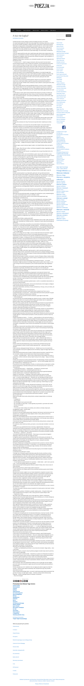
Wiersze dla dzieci (26, 30)
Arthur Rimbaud (60, 98)
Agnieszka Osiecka (61, 58)
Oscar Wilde (59, 79)
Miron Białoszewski (61, 102)
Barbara (15, 590)
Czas (14, 663)
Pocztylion (15, 636)
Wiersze (41, 683)
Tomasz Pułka (60, 122)
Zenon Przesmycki (61, 121)
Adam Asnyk (59, 42)
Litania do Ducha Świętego (19, 643)
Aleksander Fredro (61, 93)
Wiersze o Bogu (61, 175)
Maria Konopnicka (60, 679)
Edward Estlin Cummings (62, 111)
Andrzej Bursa (60, 104)
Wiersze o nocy (61, 194)
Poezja (36, 683)
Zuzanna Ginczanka (61, 86)
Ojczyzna (15, 601)
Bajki (14, 618)
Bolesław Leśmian (61, 62)
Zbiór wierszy (53, 30)
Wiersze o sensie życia (62, 204)
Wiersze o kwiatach (62, 188)
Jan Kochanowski (60, 67)
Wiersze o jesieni (62, 184)
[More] (27, 581)
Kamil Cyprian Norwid (62, 74)
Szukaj (68, 35)
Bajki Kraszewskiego (22, 618)
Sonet (69, 170)
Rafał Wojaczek (60, 44)
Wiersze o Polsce (60, 200)
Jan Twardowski (60, 90)
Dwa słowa (15, 610)
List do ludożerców (61, 140)
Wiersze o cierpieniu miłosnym (63, 178)
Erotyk (58, 168)
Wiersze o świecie (60, 217)
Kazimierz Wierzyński (61, 88)
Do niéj (14, 609)
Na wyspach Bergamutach (62, 152)
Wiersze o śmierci (44, 30)
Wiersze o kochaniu (61, 186)
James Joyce (59, 65)
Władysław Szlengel (61, 51)
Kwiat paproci (16, 612)
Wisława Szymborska (61, 100)
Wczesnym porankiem (18, 660)
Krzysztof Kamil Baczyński (62, 76)
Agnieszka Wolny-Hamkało (63, 53)
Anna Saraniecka (60, 48)
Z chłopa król (16, 613)
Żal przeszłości (16, 587)
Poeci (13, 30)
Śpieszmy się (59, 158)
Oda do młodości (60, 163)
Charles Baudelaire (61, 117)
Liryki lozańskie (60, 146)
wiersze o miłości (42, 681)
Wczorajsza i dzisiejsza (18, 607)
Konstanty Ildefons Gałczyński (63, 112)
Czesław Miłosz (60, 49)
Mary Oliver (59, 107)
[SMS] (23, 581)
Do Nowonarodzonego (18, 603)
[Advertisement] (42, 20)
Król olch (59, 136)
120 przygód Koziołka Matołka (63, 155)
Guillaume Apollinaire (62, 63)
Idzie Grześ (59, 162)
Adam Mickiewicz (60, 55)
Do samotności (16, 653)
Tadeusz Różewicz (61, 83)
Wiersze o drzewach (61, 181)
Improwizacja (16, 626)
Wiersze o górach (61, 182)
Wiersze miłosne (63, 173)
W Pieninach (15, 667)
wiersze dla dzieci (34, 681)
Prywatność (46, 683)
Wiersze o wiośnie (63, 209)
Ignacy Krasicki (60, 46)
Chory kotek (59, 156)
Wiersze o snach (60, 206)
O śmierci (15, 629)
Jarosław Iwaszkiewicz (61, 91)
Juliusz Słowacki (60, 72)
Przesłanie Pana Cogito (62, 131)
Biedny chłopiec (16, 604)
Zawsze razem (16, 585)
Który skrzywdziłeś (61, 139)
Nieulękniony (16, 597)
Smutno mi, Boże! (60, 159)
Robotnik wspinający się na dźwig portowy (22, 640)
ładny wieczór (16, 657)
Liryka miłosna (63, 168)
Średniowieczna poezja (62, 220)
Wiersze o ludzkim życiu (62, 191)
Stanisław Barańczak (61, 95)
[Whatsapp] (18, 581)
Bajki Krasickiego (63, 167)
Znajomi (15, 588)
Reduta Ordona (60, 160)
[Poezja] (42, 5)
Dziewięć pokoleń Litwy (18, 614)
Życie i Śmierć (16, 606)
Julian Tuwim (60, 70)
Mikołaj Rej (59, 77)
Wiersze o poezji (62, 198)
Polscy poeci (18, 30)
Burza (14, 600)
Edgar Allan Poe (60, 109)
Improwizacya (16, 591)
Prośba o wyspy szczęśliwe (63, 143)
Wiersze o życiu (61, 218)
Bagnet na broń (60, 137)
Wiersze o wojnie (61, 211)
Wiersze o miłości (60, 192)
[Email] (25, 581)
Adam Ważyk (60, 56)
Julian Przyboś (60, 69)
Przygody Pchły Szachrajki (62, 153)
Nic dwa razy (59, 133)
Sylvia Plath (59, 81)
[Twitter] (16, 581)
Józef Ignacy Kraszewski (18, 38)
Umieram (15, 598)
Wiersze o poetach (62, 196)
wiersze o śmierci (50, 681)
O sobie (14, 670)
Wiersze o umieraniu (62, 207)
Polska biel (15, 674)
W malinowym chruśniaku (62, 134)
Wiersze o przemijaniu (62, 201)
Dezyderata (59, 144)
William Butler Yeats (61, 97)
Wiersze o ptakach (61, 203)
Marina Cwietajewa (61, 119)
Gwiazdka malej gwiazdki (18, 650)
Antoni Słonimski (60, 60)
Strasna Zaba (16, 646)
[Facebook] (14, 581)
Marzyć (14, 595)
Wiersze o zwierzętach (63, 213)
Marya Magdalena (17, 594)
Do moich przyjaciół (17, 593)
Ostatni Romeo (16, 633)
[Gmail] (20, 581)
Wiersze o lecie (36, 30)
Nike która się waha (61, 141)
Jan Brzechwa (33, 679)
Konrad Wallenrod (61, 147)
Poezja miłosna (62, 170)
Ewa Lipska (59, 105)
